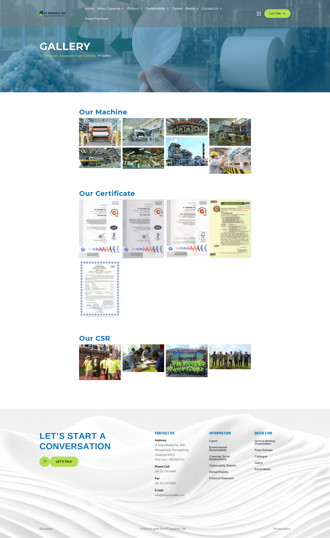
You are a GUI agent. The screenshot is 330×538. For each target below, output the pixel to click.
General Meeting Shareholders (265, 442)
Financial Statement (221, 478)
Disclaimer (46, 528)
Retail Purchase (96, 18)
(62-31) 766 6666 (165, 471)
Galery (259, 462)
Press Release (264, 450)
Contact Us (210, 8)
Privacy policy (281, 528)
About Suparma (108, 8)
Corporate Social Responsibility (219, 458)
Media (190, 8)
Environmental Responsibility (218, 449)
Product (133, 8)
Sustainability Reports (222, 465)
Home (89, 8)
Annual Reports (218, 471)
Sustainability (155, 8)
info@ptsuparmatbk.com (169, 495)
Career (177, 8)
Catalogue (261, 456)
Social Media (263, 469)
